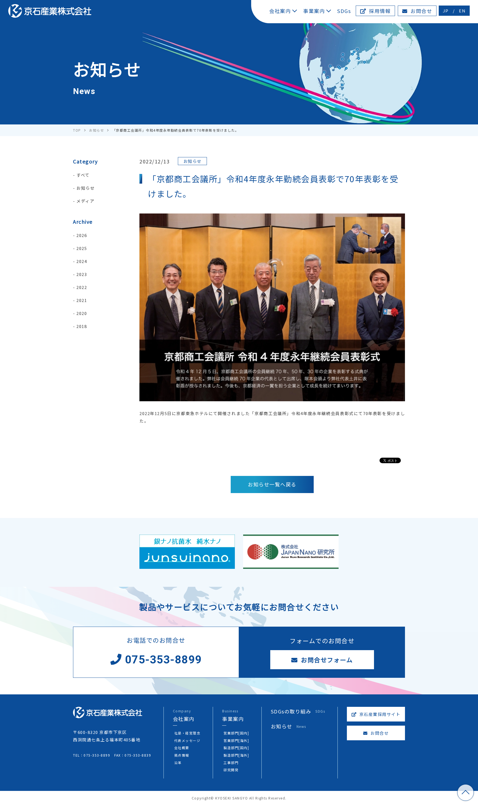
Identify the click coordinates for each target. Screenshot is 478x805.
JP (446, 11)
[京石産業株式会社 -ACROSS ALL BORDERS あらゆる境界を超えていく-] (49, 11)
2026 (81, 235)
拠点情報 (181, 755)
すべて (83, 175)
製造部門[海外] (236, 755)
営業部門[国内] (236, 733)
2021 (81, 300)
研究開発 (231, 769)
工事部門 (231, 762)
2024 (81, 261)
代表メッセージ (187, 740)
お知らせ (85, 188)
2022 (81, 287)
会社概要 (181, 747)
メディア (85, 201)
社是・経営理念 (187, 733)
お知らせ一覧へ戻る (272, 484)
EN (462, 11)
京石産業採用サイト (379, 714)
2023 (81, 274)
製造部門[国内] (236, 747)
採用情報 (379, 10)
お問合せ (420, 10)
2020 (81, 313)
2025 (81, 248)
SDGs (344, 10)
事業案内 (314, 10)
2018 (81, 326)
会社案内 (280, 10)
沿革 (178, 762)
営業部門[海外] (236, 740)
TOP (465, 792)
